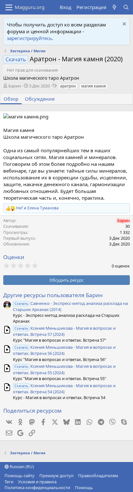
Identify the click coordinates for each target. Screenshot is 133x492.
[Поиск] (126, 7)
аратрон (68, 86)
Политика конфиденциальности (37, 487)
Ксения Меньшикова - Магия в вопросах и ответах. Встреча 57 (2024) (64, 331)
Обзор (11, 98)
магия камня (93, 86)
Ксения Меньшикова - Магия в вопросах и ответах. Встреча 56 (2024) (64, 350)
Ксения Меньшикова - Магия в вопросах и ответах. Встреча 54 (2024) (64, 389)
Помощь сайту (20, 475)
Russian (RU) (21, 466)
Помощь (84, 487)
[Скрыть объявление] (123, 24)
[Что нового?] (114, 7)
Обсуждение (40, 98)
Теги (9, 482)
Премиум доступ (56, 475)
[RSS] (97, 487)
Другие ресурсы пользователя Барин (53, 295)
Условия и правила (37, 482)
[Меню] (8, 7)
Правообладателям (98, 475)
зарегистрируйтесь (29, 38)
